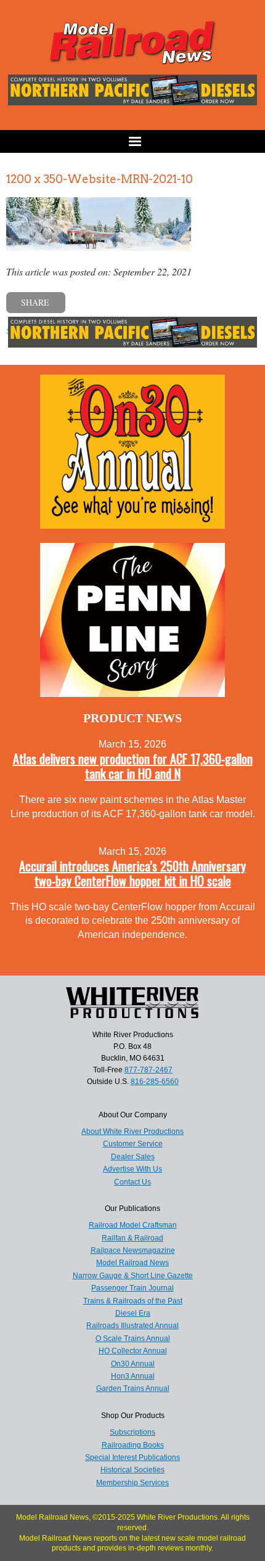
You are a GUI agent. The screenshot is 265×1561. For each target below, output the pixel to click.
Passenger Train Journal (132, 1288)
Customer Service (133, 1143)
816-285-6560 (155, 1081)
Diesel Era (132, 1313)
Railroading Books (133, 1445)
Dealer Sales (133, 1156)
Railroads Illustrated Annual (132, 1325)
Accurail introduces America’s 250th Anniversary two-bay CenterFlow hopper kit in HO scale (132, 873)
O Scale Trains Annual (133, 1338)
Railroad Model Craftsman (133, 1225)
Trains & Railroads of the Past (132, 1301)
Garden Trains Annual (132, 1388)
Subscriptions (132, 1432)
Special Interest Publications (132, 1457)
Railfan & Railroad (132, 1238)
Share (35, 302)
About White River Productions (132, 1131)
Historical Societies (132, 1469)
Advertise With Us (132, 1169)
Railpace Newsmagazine (133, 1250)
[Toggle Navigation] (132, 141)
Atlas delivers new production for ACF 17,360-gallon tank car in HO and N (133, 766)
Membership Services (132, 1482)
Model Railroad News (132, 1262)
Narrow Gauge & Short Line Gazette (133, 1275)
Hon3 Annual (133, 1376)
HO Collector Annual (133, 1351)
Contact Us (132, 1182)
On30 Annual (133, 1363)
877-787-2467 (148, 1070)
